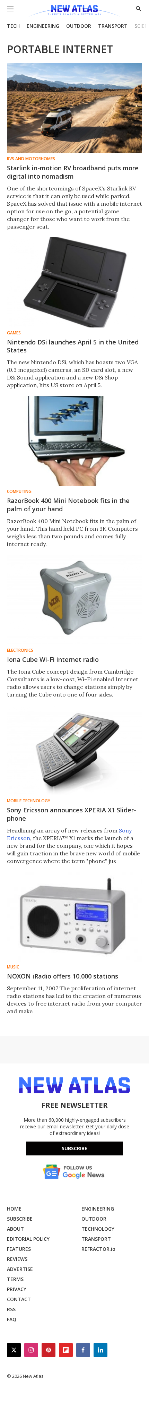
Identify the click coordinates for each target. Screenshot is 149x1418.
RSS (11, 1309)
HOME (14, 1208)
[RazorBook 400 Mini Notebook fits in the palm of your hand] (74, 441)
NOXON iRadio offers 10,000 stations (62, 976)
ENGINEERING (43, 26)
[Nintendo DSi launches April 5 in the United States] (74, 282)
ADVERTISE (20, 1269)
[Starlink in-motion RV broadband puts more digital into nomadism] (74, 108)
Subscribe (74, 1148)
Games (14, 333)
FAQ (11, 1319)
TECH (13, 26)
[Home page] (74, 11)
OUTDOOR (78, 26)
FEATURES (19, 1249)
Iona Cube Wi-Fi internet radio (53, 659)
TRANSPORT (113, 26)
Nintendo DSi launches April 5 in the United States (73, 346)
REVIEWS (17, 1259)
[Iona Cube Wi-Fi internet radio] (74, 600)
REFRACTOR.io (98, 1249)
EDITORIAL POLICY (28, 1239)
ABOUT (15, 1228)
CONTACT (19, 1299)
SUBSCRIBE (20, 1218)
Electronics (20, 650)
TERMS (15, 1279)
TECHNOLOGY (97, 1228)
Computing (19, 491)
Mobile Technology (28, 801)
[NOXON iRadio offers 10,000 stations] (74, 917)
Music (13, 967)
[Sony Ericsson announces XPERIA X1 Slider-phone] (74, 750)
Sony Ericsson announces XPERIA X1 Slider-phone (71, 814)
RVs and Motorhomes (31, 159)
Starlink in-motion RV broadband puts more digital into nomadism (73, 172)
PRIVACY (16, 1289)
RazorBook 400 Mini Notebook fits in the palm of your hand (68, 504)
